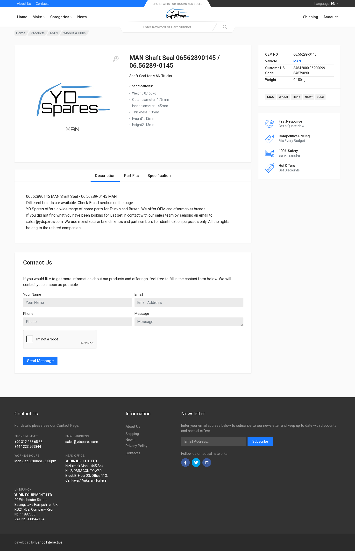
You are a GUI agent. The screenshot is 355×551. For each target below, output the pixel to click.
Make (37, 17)
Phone (28, 313)
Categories (59, 17)
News (82, 17)
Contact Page (67, 425)
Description (105, 175)
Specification (159, 175)
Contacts (43, 3)
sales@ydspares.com (81, 442)
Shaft (308, 97)
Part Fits (131, 175)
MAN (297, 61)
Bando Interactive (49, 542)
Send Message (40, 361)
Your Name (32, 294)
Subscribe (260, 441)
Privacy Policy (136, 446)
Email (139, 294)
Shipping (310, 17)
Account (330, 17)
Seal (320, 97)
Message (142, 313)
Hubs (296, 97)
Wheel (283, 97)
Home (22, 17)
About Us (24, 3)
